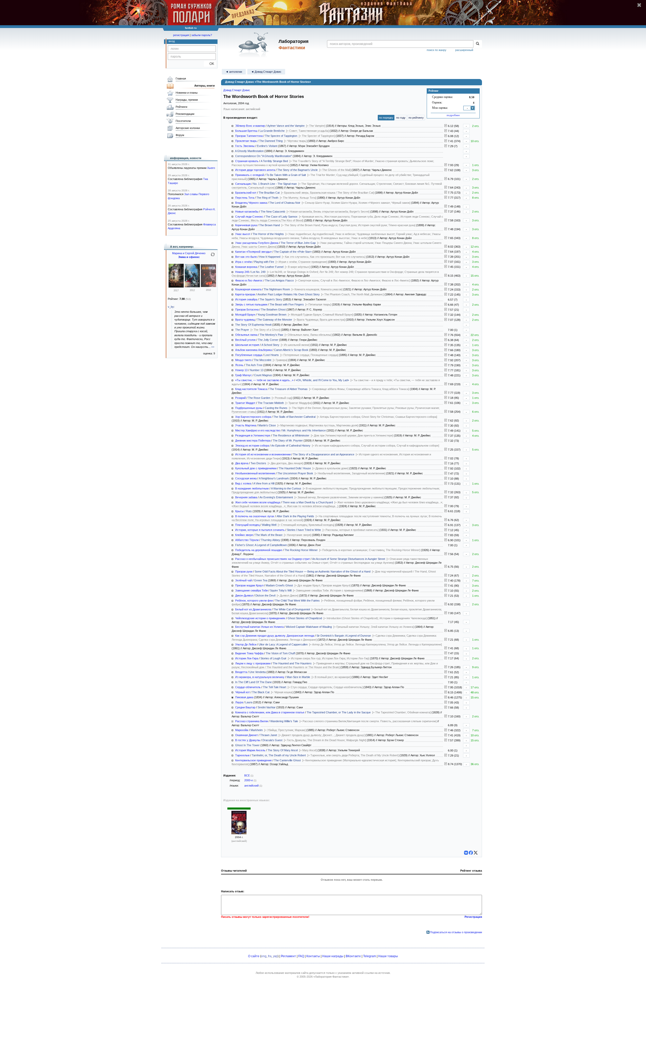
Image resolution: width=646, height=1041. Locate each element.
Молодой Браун (245, 314)
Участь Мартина (245, 425)
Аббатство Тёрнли (247, 539)
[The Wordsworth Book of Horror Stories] (239, 833)
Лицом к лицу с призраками (253, 663)
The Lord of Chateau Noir (284, 202)
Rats (249, 511)
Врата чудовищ (245, 319)
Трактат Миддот (245, 402)
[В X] (476, 853)
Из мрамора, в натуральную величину (259, 677)
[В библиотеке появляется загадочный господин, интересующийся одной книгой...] (445, 402)
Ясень (239, 365)
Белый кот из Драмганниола (253, 609)
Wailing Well (269, 524)
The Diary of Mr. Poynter (288, 440)
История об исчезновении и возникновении (263, 454)
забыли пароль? (201, 35)
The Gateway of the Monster (274, 319)
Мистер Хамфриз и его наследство (257, 430)
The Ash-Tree (254, 365)
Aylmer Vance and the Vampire (286, 125)
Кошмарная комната (248, 289)
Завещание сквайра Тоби (251, 590)
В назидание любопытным (252, 488)
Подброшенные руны (248, 407)
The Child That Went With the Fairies (297, 600)
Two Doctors (258, 463)
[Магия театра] (208, 286)
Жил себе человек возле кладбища (257, 502)
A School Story (270, 344)
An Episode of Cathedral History (290, 445)
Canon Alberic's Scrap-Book (291, 349)
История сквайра (246, 299)
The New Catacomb (273, 211)
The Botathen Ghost (273, 309)
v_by (171, 306)
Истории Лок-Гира (246, 658)
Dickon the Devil (265, 595)
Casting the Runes (276, 407)
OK (209, 64)
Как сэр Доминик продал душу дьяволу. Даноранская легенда (274, 635)
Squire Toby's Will (280, 590)
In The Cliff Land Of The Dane (253, 682)
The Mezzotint (262, 359)
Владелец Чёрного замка (251, 202)
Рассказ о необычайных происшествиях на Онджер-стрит (272, 558)
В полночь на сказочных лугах (254, 516)
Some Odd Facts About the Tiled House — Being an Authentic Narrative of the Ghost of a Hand (312, 571)
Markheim (257, 730)
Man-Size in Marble (298, 677)
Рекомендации (185, 113)
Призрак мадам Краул (249, 585)
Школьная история (247, 344)
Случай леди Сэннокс (249, 216)
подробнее (453, 115)
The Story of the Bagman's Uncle (297, 169)
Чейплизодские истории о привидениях (260, 618)
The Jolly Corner (268, 339)
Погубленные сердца (248, 354)
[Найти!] (477, 44)
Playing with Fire (264, 261)
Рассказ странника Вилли (251, 721)
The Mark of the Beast (268, 534)
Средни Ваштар (245, 707)
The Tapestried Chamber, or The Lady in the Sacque (339, 712)
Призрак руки (243, 571)
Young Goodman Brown (271, 314)
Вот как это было (246, 256)
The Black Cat (261, 692)
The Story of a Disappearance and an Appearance (323, 454)
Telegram (369, 956)
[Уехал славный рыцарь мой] (192, 286)
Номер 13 (241, 370)
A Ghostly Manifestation (249, 150)
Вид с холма (243, 483)
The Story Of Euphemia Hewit (253, 324)
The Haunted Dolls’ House (295, 468)
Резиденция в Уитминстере (252, 435)
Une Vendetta (257, 671)
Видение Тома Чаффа (249, 653)
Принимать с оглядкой (249, 174)
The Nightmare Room (277, 289)
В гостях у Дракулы (247, 740)
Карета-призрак (245, 294)
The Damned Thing (271, 140)
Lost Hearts (271, 354)
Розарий (240, 397)
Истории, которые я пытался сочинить (260, 529)
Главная (181, 78)
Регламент (288, 956)
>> (212, 346)
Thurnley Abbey (270, 539)
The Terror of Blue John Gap (298, 242)
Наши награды (332, 956)
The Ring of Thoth (267, 197)
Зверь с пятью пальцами (251, 304)
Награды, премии (187, 99)
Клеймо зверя (244, 534)
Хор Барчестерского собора (253, 416)
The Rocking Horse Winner (301, 550)
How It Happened (269, 256)
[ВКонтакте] (466, 853)
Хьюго (211, 167)
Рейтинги (181, 106)
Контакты (313, 956)
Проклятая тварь (246, 140)
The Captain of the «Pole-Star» (293, 251)
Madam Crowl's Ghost (279, 585)
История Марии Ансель (250, 750)
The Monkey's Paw (271, 334)
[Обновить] (213, 256)
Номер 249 (242, 271)
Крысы (239, 511)
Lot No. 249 (258, 271)
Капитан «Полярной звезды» (253, 251)
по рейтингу (416, 117)
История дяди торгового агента (255, 169)
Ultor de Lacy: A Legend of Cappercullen (283, 644)
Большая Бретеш (246, 130)
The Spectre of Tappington (281, 135)
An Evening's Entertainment (276, 497)
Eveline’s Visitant (267, 145)
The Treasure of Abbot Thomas (288, 389)
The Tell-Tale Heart (274, 687)
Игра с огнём (243, 261)
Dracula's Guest (272, 740)
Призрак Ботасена (247, 309)
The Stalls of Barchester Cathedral (294, 416)
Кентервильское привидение (253, 760)
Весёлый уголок (245, 339)
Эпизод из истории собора (252, 445)
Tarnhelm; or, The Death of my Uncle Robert (279, 755)
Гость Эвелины (245, 145)
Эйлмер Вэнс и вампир (250, 125)
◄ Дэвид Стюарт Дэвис (266, 71)
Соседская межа (246, 478)
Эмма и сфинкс (189, 256)
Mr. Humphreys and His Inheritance (304, 430)
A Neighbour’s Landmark (274, 478)
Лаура (239, 702)
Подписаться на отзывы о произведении (456, 932)
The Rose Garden (259, 397)
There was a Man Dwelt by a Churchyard (307, 502)
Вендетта (241, 671)
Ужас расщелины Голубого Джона (256, 242)
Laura (248, 702)
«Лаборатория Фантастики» (331, 976)
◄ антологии (234, 71)
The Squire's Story (270, 299)
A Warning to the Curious (286, 488)
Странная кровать (246, 161)
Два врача (241, 463)
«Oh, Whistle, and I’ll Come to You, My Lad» (322, 380)
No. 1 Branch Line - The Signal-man (275, 183)
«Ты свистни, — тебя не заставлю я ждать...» (264, 380)
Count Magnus (263, 375)
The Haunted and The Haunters (292, 663)
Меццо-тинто (243, 359)
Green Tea (260, 580)
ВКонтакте (353, 956)
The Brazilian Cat (269, 192)
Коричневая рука (246, 225)
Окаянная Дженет (246, 735)
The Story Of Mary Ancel (282, 750)
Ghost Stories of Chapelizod (305, 618)
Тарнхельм (242, 755)
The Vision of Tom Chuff (280, 653)
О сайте (253, 956)
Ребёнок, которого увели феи (254, 600)
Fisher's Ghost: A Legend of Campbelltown (261, 544)
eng (263, 956)
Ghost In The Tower (247, 745)
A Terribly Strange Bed (274, 161)
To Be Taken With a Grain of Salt (286, 174)
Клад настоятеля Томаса (251, 389)
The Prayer (242, 329)
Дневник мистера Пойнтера (253, 440)
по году (401, 117)
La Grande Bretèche (272, 130)
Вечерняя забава (246, 497)
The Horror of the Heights (268, 234)
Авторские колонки (188, 127)
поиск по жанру (436, 49)
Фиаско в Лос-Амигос (249, 280)
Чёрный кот (242, 692)
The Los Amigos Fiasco (279, 280)
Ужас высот (242, 234)
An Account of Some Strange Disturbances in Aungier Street (348, 558)
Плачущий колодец (247, 524)
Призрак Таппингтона (249, 135)
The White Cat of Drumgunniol (291, 609)
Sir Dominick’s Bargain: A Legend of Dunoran (343, 635)
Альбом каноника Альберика (253, 349)
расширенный (464, 49)
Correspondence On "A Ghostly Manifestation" (263, 156)
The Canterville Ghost (287, 760)
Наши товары (388, 956)
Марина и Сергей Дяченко (188, 253)
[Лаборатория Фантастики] (254, 44)
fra (270, 956)
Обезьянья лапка (246, 334)
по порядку (386, 117)
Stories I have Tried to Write (304, 529)
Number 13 (256, 370)
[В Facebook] (471, 853)
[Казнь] (176, 286)
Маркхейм (241, 730)
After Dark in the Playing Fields (295, 516)
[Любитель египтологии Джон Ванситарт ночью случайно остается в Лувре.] (445, 197)
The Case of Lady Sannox (281, 216)
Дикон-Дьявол (244, 595)
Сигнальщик (243, 183)
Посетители (183, 120)
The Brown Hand (269, 225)
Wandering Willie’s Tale (284, 721)
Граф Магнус (243, 375)
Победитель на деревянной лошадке (258, 550)
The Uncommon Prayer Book (295, 473)
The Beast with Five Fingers (287, 304)
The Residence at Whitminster (291, 435)
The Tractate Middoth (271, 402)
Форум (180, 135)
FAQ (301, 956)
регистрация (181, 35)
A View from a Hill (263, 483)
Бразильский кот (245, 192)
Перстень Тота (244, 197)
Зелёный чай (243, 580)
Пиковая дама (244, 697)
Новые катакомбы (246, 211)
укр (275, 956)
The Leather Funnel (271, 266)
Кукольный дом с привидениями (256, 468)
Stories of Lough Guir (273, 658)
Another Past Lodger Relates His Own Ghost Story (288, 294)
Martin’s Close (267, 425)
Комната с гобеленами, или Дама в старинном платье (269, 712)
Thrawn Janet (268, 735)
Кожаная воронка (246, 266)
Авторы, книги (204, 85)
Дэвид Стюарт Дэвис (236, 90)
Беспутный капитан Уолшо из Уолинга (259, 626)
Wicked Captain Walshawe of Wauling (309, 626)
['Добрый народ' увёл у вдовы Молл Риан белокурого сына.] (445, 604)
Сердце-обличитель (248, 687)
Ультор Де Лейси (245, 644)
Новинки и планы (187, 92)
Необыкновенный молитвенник (255, 473)
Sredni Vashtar (267, 707)
